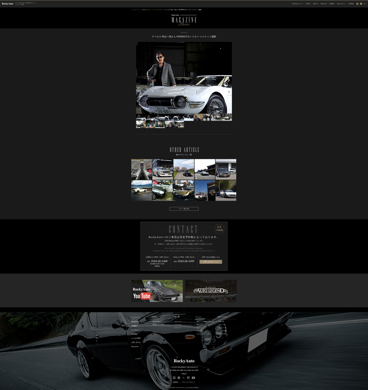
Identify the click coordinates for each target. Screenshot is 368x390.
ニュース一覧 (222, 334)
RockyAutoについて (297, 3)
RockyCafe (324, 3)
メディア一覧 (222, 331)
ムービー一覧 (222, 327)
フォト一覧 (222, 324)
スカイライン (178, 321)
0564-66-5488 (157, 261)
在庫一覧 (315, 3)
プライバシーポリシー (188, 382)
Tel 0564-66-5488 (176, 370)
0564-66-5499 (184, 261)
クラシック (178, 327)
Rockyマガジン (341, 3)
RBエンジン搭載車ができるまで (205, 321)
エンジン (199, 317)
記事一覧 (221, 321)
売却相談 (351, 3)
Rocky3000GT (157, 321)
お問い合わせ (135, 342)
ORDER (308, 3)
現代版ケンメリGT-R (158, 324)
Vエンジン (200, 334)
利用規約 (175, 382)
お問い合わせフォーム (211, 262)
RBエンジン (200, 324)
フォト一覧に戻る (184, 208)
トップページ (135, 317)
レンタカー (135, 330)
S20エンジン (200, 331)
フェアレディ (178, 324)
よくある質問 (135, 338)
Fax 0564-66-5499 (191, 370)
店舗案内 (331, 3)
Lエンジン (199, 327)
